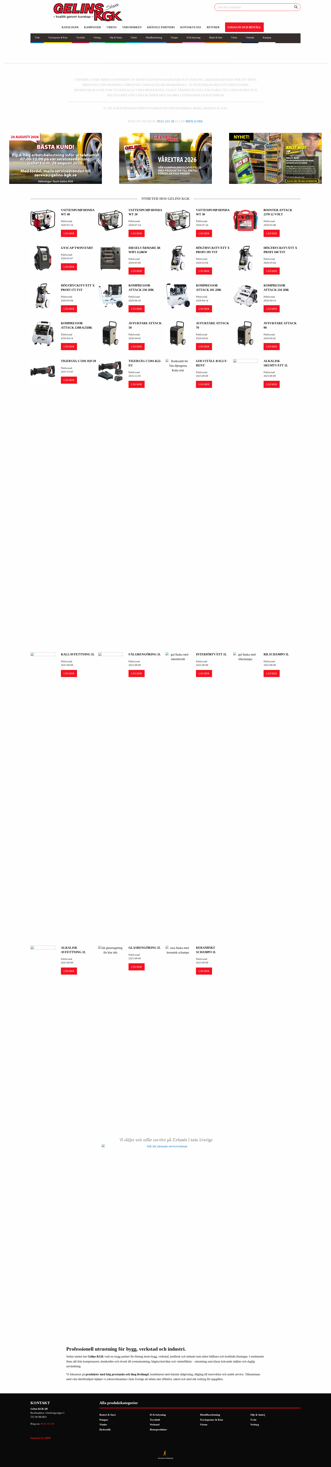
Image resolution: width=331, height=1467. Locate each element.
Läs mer (69, 233)
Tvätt (253, 1419)
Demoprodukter (158, 1429)
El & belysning (158, 1414)
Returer (213, 27)
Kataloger (70, 27)
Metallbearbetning (210, 1414)
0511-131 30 (165, 121)
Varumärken (132, 27)
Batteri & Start (107, 1414)
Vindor (103, 1424)
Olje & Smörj (257, 1414)
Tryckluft (155, 1419)
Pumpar (103, 1419)
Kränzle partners (161, 27)
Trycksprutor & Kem (211, 1419)
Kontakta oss (190, 27)
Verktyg (254, 1424)
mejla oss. (194, 121)
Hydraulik (105, 1429)
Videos (112, 27)
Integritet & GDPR (40, 1438)
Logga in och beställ (244, 27)
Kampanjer (92, 27)
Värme (203, 1424)
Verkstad (154, 1424)
